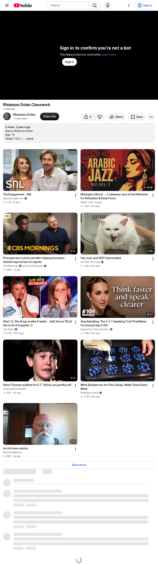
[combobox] (69, 5)
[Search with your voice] (108, 5)
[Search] (94, 5)
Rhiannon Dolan (24, 114)
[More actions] (151, 117)
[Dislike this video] (99, 117)
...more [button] (28, 138)
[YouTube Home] (22, 5)
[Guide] (7, 5)
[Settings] (129, 5)
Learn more (109, 54)
